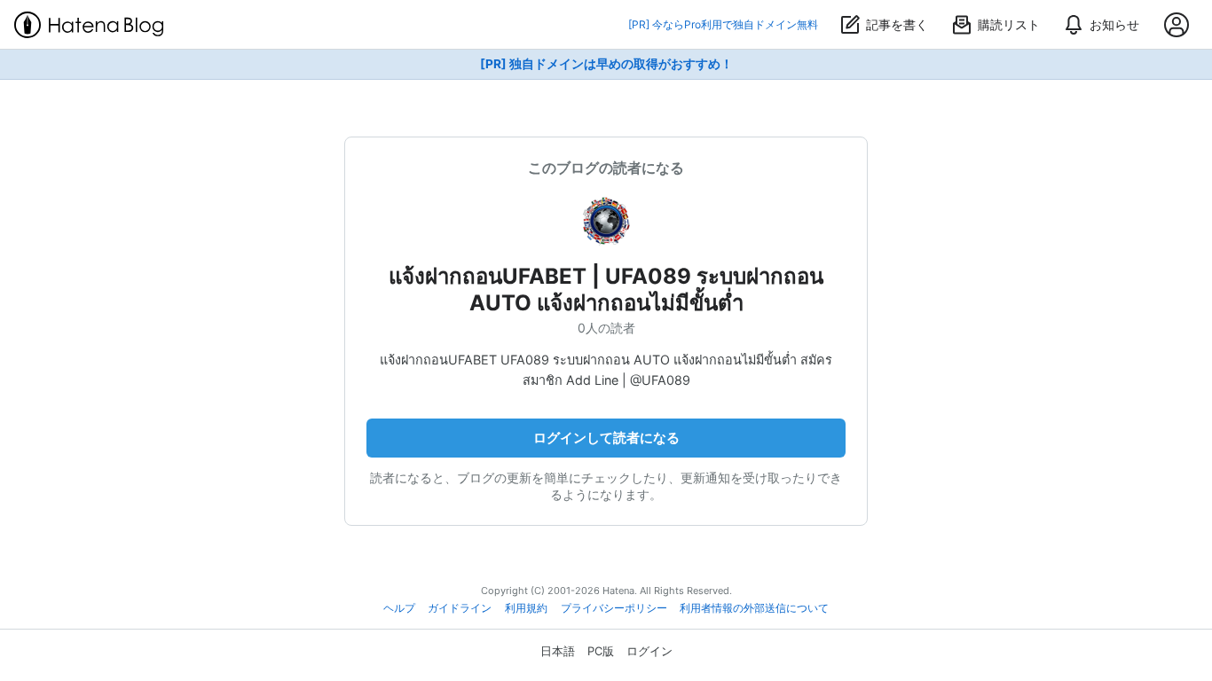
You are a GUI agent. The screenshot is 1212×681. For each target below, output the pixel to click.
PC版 (600, 651)
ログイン (649, 651)
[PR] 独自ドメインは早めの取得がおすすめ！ (606, 64)
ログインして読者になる (606, 437)
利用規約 (526, 608)
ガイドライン (460, 608)
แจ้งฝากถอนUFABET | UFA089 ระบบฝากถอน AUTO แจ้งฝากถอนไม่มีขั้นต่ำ (606, 289)
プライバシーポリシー (614, 608)
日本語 (557, 651)
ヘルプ (399, 608)
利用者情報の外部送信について (754, 608)
